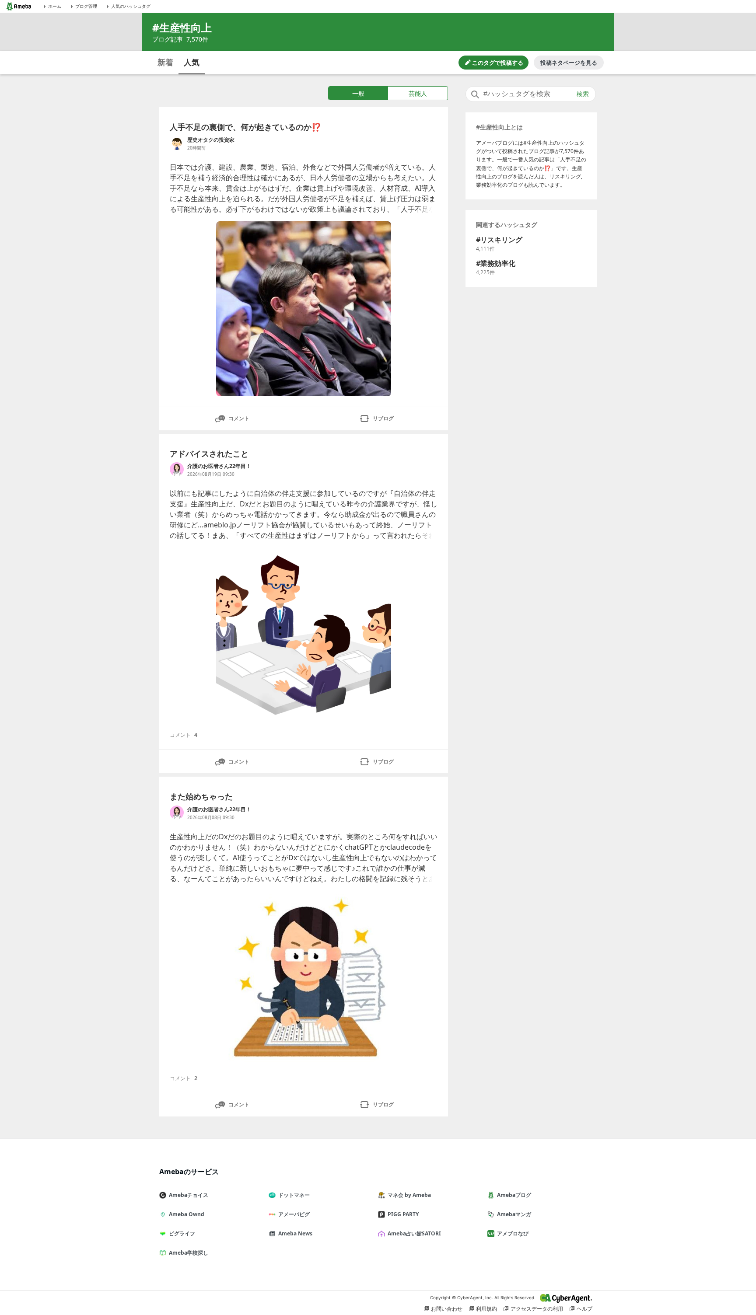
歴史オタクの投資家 (210, 139)
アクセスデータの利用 (537, 1308)
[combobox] (531, 94)
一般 (358, 93)
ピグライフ (182, 1233)
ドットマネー (294, 1195)
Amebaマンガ (514, 1214)
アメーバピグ (294, 1214)
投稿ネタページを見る (568, 62)
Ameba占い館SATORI (414, 1233)
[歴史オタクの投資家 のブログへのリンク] (177, 143)
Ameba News (295, 1233)
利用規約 (486, 1308)
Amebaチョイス (188, 1195)
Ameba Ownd (186, 1214)
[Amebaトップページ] (19, 6)
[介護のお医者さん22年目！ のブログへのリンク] (177, 469)
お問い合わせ (446, 1308)
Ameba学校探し (188, 1252)
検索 (583, 94)
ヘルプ (584, 1308)
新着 (165, 62)
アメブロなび (512, 1233)
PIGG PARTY (403, 1214)
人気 (192, 62)
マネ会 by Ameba (409, 1195)
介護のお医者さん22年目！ (219, 466)
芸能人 (418, 93)
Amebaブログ (514, 1195)
